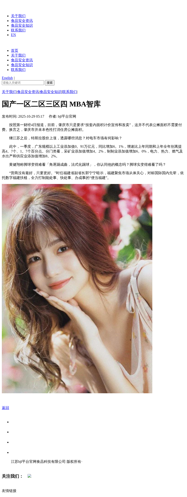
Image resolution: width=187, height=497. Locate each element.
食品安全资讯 (22, 21)
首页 (14, 50)
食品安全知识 (22, 25)
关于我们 (18, 16)
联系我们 (18, 30)
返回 (5, 408)
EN (13, 35)
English (7, 78)
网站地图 (20, 466)
